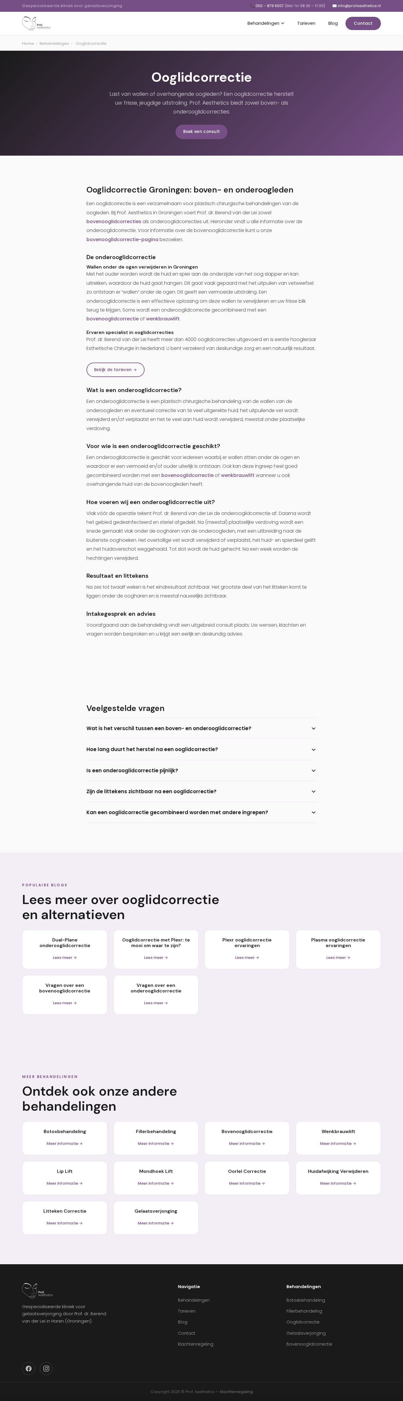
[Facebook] (28, 1368)
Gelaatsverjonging (306, 1333)
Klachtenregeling (195, 1344)
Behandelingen (263, 23)
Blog (333, 23)
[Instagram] (46, 1368)
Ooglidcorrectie (303, 1322)
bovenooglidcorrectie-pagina (122, 239)
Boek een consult (201, 131)
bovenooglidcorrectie (112, 318)
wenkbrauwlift (163, 318)
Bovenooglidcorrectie (309, 1344)
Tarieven (306, 23)
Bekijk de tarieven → (115, 370)
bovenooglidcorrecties (113, 221)
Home (28, 43)
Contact (363, 23)
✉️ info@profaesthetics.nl (356, 5)
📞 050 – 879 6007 (287, 5)
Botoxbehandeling (305, 1300)
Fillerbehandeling (304, 1311)
